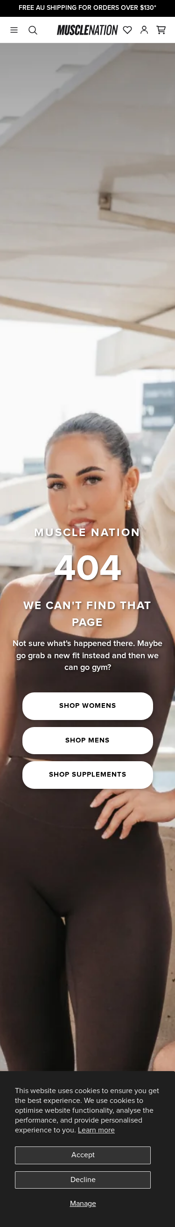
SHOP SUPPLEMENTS (87, 774)
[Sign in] (144, 30)
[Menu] (14, 30)
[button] (161, 30)
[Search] (32, 30)
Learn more (96, 1130)
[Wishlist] (127, 30)
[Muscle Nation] (87, 30)
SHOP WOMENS (87, 705)
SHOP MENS (87, 740)
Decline (83, 1179)
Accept (83, 1155)
